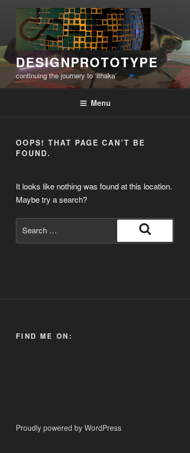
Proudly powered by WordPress (68, 427)
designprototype (87, 62)
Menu (101, 102)
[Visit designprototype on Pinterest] (22, 364)
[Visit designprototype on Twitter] (40, 364)
